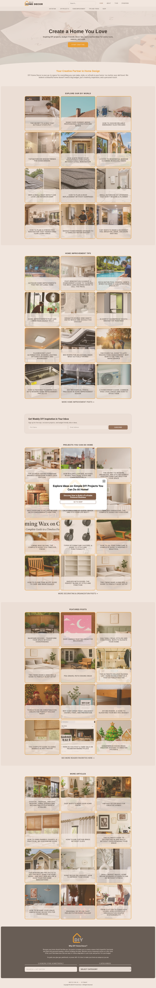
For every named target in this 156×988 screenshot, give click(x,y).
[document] (78, 494)
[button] (104, 481)
